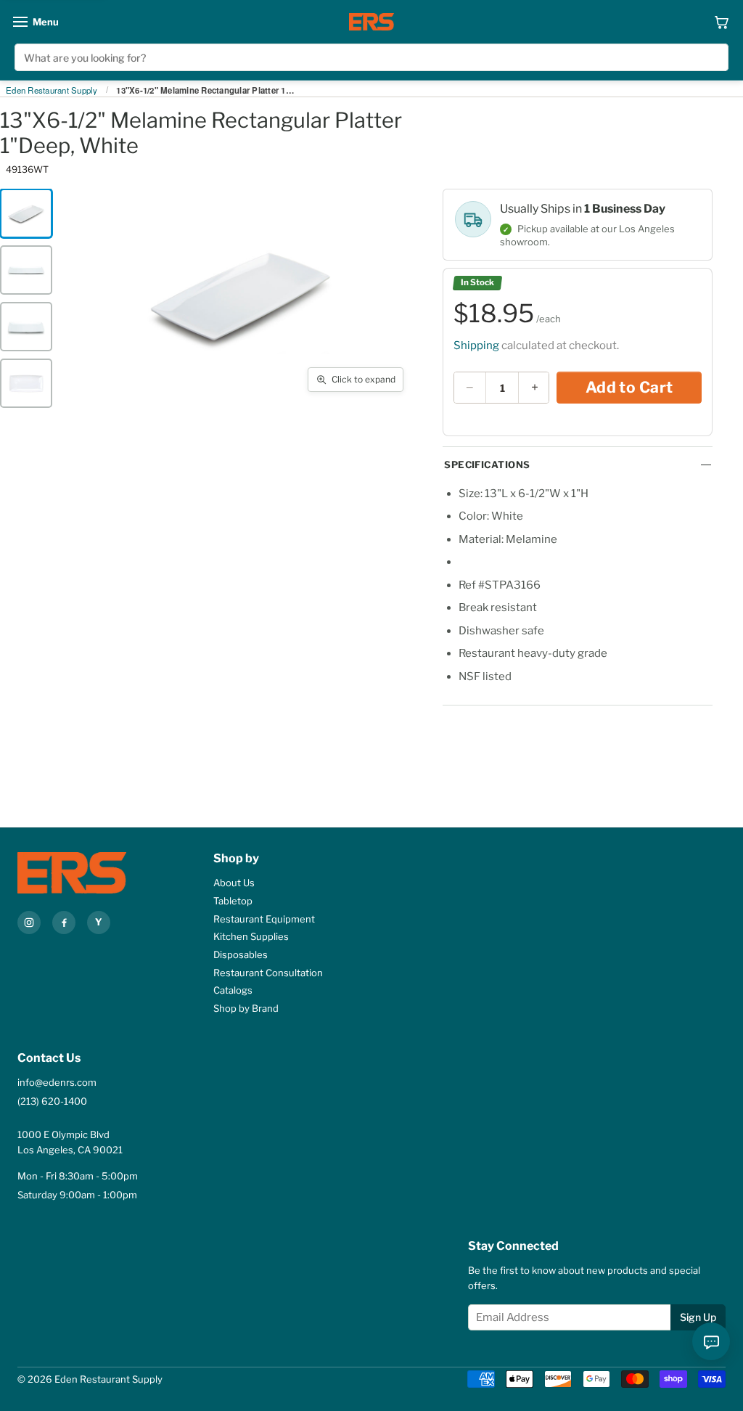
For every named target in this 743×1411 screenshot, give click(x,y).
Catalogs (233, 990)
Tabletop (233, 901)
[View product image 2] (26, 270)
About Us (234, 882)
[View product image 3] (26, 326)
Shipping (476, 345)
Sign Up (698, 1317)
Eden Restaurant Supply (52, 91)
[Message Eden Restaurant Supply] (711, 1341)
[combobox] (371, 57)
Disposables (240, 954)
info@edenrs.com (57, 1082)
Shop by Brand (246, 1008)
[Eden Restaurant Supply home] (371, 22)
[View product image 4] (26, 383)
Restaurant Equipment (264, 919)
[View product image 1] (26, 213)
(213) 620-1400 (52, 1101)
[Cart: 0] (721, 22)
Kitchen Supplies (251, 936)
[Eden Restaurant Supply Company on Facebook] (63, 922)
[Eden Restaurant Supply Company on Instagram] (29, 922)
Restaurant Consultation (268, 972)
